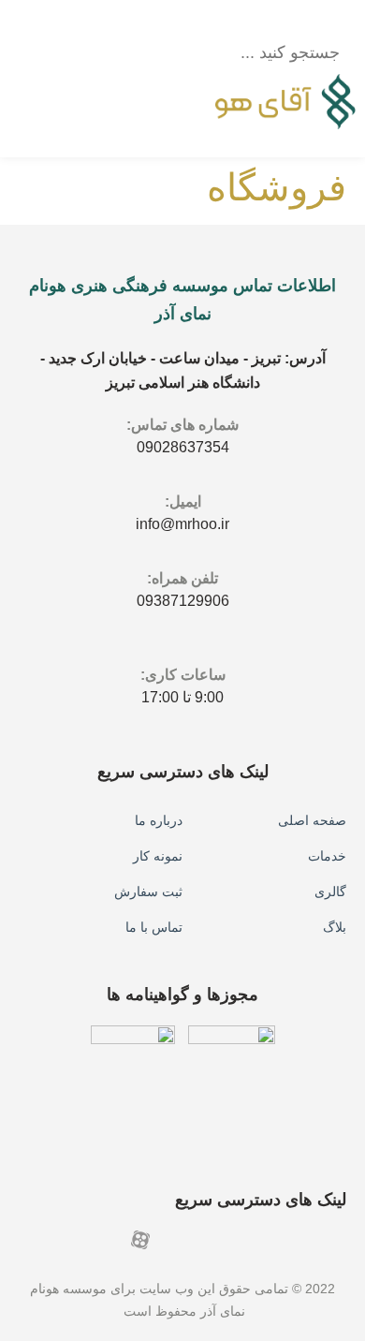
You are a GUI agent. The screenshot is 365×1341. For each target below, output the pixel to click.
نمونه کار (157, 855)
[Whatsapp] (271, 1239)
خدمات (327, 855)
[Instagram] (238, 1239)
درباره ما (158, 820)
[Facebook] (304, 1239)
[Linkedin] (173, 1239)
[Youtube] (337, 1239)
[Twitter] (107, 1239)
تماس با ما (153, 927)
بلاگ (334, 927)
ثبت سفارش (148, 891)
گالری (330, 891)
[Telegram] (206, 1239)
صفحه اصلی (312, 820)
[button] (231, 20)
